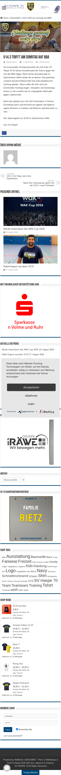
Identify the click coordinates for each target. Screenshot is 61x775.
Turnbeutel (6, 590)
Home (6, 18)
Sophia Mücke (11, 62)
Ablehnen (31, 395)
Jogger (4, 566)
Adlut (4, 557)
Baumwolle (38, 556)
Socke (4, 581)
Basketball (15, 18)
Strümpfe (23, 581)
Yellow (26, 590)
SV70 (30, 581)
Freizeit (24, 561)
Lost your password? (13, 736)
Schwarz (33, 576)
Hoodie (46, 562)
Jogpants (21, 566)
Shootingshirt (52, 576)
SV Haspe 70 (46, 580)
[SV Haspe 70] (30, 6)
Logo (11, 570)
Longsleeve (21, 571)
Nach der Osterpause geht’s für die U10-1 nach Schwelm (38, 183)
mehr (31, 403)
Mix (28, 571)
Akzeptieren (31, 387)
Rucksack (52, 571)
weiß (14, 590)
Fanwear (10, 561)
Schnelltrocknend (15, 576)
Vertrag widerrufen (30, 772)
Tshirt (48, 585)
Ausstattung (18, 556)
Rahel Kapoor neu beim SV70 (18, 266)
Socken (10, 581)
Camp (55, 557)
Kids (29, 566)
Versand (20, 615)
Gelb (34, 562)
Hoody (53, 561)
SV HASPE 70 (21, 766)
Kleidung (40, 566)
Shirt (42, 575)
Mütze (33, 571)
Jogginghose (13, 566)
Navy (42, 570)
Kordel (49, 566)
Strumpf (17, 581)
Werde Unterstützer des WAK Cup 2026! (24, 228)
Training (35, 585)
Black (49, 557)
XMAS (20, 590)
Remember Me (25, 729)
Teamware (19, 585)
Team (6, 585)
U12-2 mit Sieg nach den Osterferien (19, 176)
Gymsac (39, 562)
